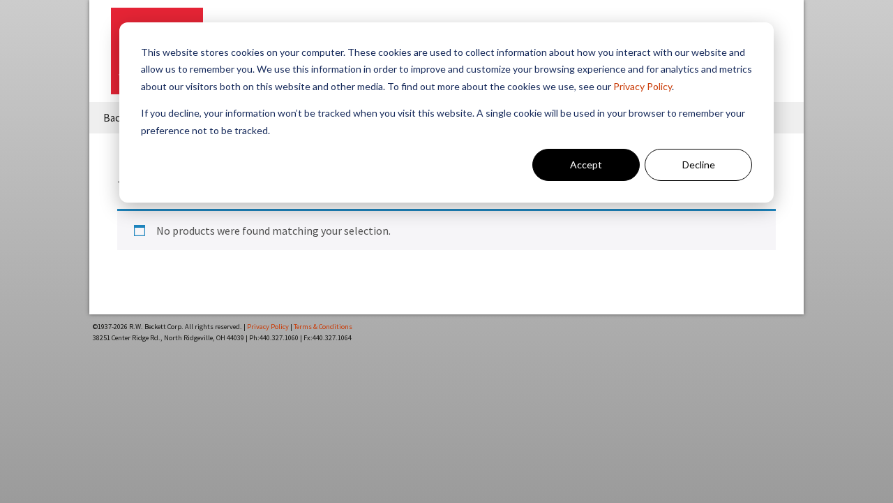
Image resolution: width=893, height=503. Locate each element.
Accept (586, 164)
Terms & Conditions (323, 326)
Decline (698, 164)
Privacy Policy (642, 86)
